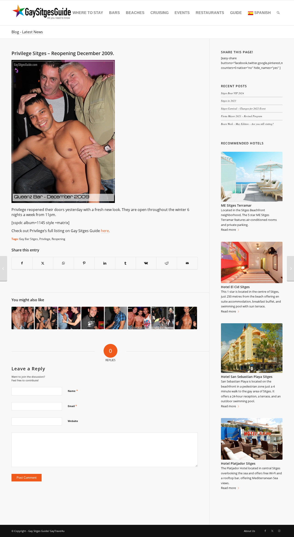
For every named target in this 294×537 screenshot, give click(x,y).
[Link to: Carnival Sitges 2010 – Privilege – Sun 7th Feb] (46, 318)
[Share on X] (43, 263)
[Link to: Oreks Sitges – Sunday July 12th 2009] (162, 318)
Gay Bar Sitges (28, 239)
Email (72, 406)
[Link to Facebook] (265, 530)
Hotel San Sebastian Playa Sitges (246, 376)
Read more (228, 230)
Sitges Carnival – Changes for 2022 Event (243, 108)
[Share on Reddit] (166, 263)
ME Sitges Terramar (236, 205)
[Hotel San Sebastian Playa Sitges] (252, 348)
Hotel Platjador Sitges (238, 463)
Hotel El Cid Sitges (235, 287)
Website (73, 421)
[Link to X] (272, 530)
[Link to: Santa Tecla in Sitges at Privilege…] (139, 318)
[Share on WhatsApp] (63, 263)
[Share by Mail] (187, 263)
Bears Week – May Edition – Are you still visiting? (247, 124)
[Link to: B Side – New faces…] (186, 318)
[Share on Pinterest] (84, 263)
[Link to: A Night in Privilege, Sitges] (22, 318)
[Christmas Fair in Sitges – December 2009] (3, 268)
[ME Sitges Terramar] (252, 177)
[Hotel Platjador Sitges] (252, 439)
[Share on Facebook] (22, 263)
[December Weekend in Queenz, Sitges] (290, 268)
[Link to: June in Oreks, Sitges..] (92, 318)
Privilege (44, 239)
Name (73, 391)
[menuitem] (88, 12)
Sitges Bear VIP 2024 (232, 93)
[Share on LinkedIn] (105, 263)
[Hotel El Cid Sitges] (252, 262)
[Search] (278, 12)
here (105, 230)
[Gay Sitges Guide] (42, 12)
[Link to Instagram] (279, 530)
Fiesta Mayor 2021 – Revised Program (241, 116)
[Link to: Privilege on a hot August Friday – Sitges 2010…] (69, 318)
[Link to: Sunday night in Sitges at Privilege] (116, 318)
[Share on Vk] (146, 263)
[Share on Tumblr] (125, 263)
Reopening (58, 239)
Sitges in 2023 (228, 100)
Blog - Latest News (27, 31)
